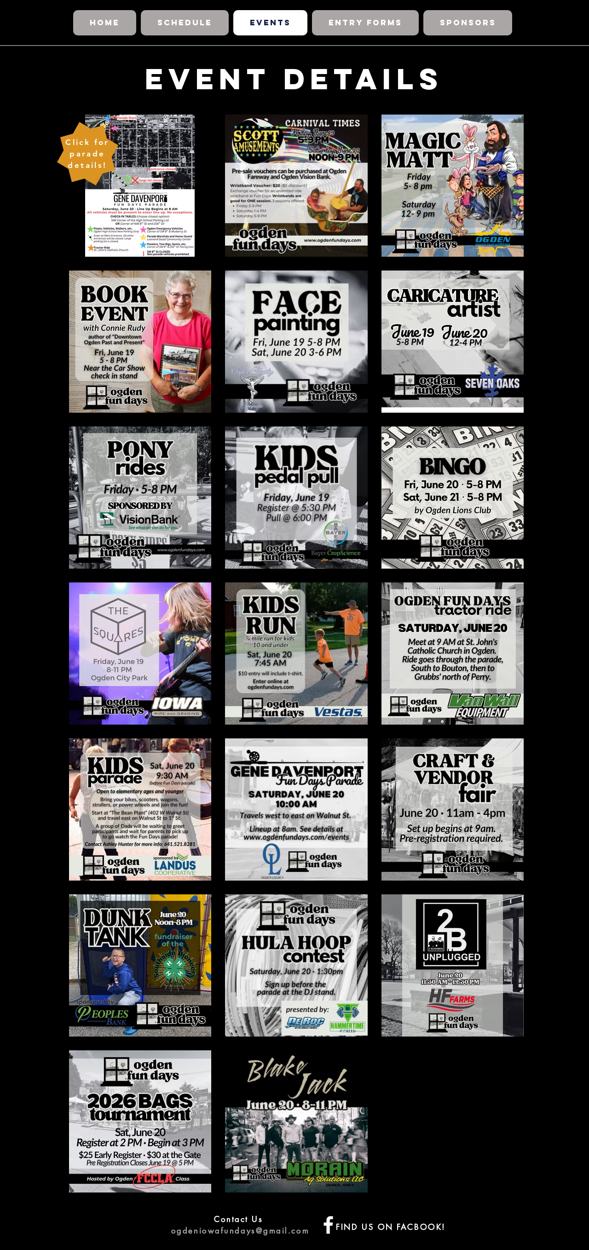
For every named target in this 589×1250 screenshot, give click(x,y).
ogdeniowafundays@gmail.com (240, 1231)
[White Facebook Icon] (328, 1225)
